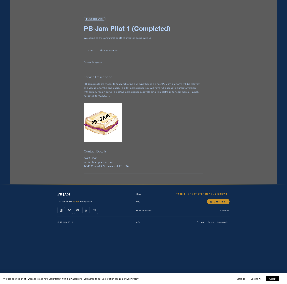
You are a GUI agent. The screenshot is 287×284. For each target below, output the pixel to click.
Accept (272, 278)
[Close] (283, 278)
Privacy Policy (131, 278)
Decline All (255, 278)
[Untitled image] (103, 122)
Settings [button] (241, 278)
